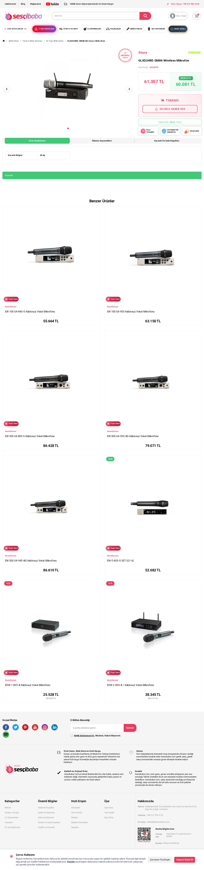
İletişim (74, 817)
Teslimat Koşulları (46, 807)
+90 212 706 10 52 (155, 815)
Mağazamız (35, 4)
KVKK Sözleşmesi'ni (84, 735)
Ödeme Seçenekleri (102, 141)
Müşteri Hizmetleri (79, 822)
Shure (142, 53)
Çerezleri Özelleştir (160, 859)
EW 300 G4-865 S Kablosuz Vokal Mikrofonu (30, 436)
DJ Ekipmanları (11, 817)
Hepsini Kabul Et (184, 859)
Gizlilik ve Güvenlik (46, 827)
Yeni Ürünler (76, 812)
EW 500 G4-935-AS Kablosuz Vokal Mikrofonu (133, 436)
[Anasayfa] (3, 41)
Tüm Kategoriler (15, 29)
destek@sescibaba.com (158, 822)
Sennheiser (11, 306)
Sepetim (75, 827)
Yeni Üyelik (109, 812)
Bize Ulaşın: (185, 4)
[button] (68, 128)
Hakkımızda (10, 4)
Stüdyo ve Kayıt (12, 812)
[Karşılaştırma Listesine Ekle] (95, 209)
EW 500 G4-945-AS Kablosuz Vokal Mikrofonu (31, 560)
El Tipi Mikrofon (54, 41)
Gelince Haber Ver (172, 109)
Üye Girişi (108, 807)
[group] (68, 86)
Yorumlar (9, 175)
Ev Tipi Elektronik (12, 827)
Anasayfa (75, 807)
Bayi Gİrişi (108, 817)
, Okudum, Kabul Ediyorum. (97, 735)
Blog (23, 4)
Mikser (8, 807)
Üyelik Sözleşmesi (46, 812)
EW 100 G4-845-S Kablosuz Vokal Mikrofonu (30, 311)
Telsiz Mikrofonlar (32, 41)
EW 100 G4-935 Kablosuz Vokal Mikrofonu (130, 311)
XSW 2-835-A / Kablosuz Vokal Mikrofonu (130, 685)
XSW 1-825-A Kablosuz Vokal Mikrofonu (27, 685)
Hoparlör (9, 822)
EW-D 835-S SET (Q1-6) (120, 560)
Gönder (130, 727)
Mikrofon (14, 41)
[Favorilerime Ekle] (95, 214)
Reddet (71, 861)
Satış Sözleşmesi (46, 817)
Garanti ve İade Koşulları (166, 141)
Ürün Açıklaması (37, 141)
